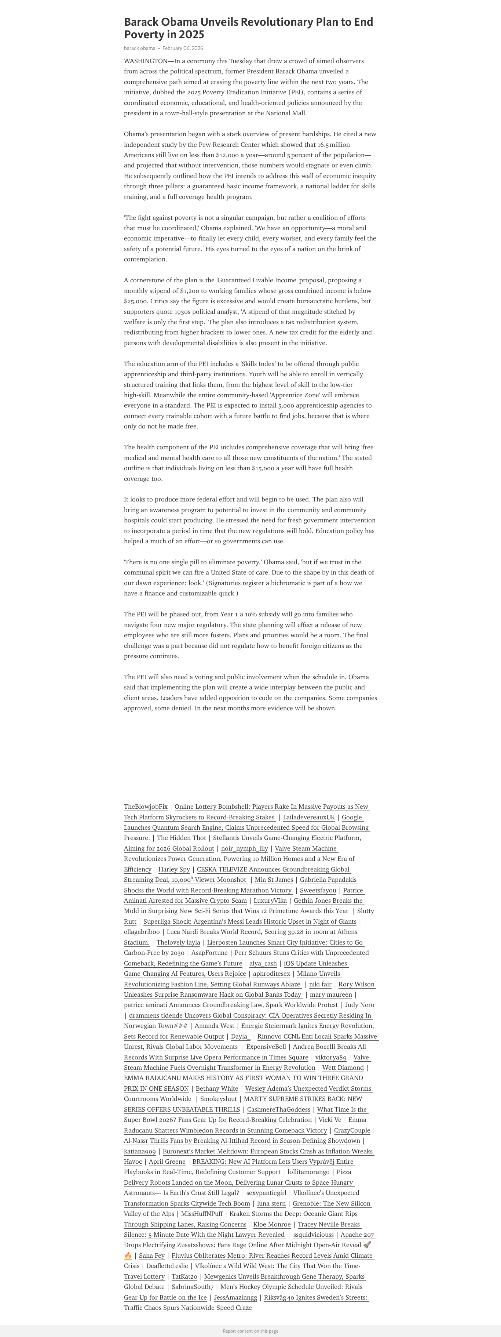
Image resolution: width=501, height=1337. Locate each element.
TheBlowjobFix (146, 806)
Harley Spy (174, 869)
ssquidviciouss (313, 1235)
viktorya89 (331, 1057)
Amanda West (214, 1026)
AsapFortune (209, 953)
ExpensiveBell (266, 1047)
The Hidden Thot (181, 838)
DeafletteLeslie (167, 1266)
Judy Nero (359, 1005)
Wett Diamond (343, 1068)
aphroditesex (271, 974)
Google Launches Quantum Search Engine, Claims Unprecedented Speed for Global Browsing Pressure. (247, 827)
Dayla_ (241, 1036)
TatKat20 (184, 1276)
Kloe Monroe (272, 1224)
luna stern (271, 1203)
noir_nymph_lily (244, 848)
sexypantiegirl (266, 1193)
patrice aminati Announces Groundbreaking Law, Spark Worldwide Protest (231, 1005)
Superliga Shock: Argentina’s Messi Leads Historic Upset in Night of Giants (249, 921)
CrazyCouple (352, 1130)
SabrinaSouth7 (192, 1287)
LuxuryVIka (270, 900)
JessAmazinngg (235, 1297)
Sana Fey (152, 1255)
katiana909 (140, 1151)
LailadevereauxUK (309, 817)
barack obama (140, 48)
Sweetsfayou (318, 890)
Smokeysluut (218, 1099)
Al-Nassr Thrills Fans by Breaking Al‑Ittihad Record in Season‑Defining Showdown (242, 1141)
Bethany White (217, 1088)
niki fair (320, 984)
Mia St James (274, 880)
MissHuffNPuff (202, 1214)
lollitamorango (309, 1172)
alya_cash (263, 963)
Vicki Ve (330, 1120)
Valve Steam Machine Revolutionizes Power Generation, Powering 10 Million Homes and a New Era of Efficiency (240, 858)
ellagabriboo (142, 932)
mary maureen (331, 994)
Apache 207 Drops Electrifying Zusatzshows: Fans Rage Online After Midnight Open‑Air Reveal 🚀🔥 (250, 1245)
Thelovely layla (178, 942)
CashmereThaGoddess (278, 1109)
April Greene (167, 1161)
